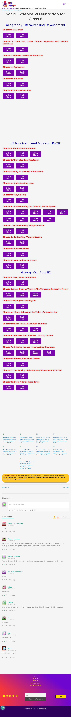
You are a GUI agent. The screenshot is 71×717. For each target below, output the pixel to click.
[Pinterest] (17, 696)
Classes (35, 678)
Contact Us (35, 682)
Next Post (66, 487)
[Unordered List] (22, 510)
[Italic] (12, 510)
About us (35, 680)
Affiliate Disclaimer (35, 685)
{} (33, 510)
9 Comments (5, 10)
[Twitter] (7, 696)
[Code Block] (28, 510)
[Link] (30, 510)
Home (35, 677)
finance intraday (14, 539)
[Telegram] (13, 696)
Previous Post (6, 487)
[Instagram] (10, 696)
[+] (35, 510)
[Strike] (17, 510)
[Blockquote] (25, 510)
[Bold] (10, 510)
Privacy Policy (35, 683)
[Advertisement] (35, 120)
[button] (60, 696)
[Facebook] (4, 696)
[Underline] (15, 510)
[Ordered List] (20, 510)
